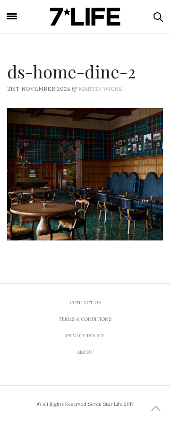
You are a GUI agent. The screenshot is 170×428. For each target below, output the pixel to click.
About (85, 352)
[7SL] (85, 16)
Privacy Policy (85, 336)
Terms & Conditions (85, 319)
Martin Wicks (100, 88)
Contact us (85, 303)
